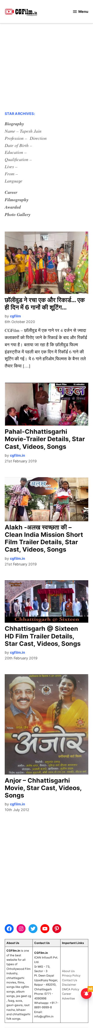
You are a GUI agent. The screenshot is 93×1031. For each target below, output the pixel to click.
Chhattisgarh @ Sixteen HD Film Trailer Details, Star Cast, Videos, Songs (43, 636)
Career (66, 993)
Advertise (68, 998)
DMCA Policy (70, 989)
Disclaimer (69, 984)
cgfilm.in (17, 455)
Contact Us (69, 980)
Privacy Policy (71, 975)
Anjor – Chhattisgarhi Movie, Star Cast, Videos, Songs (43, 788)
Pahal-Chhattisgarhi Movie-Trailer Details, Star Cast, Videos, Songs (45, 439)
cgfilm (15, 316)
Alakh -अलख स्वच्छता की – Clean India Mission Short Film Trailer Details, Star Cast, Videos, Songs (44, 538)
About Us (68, 971)
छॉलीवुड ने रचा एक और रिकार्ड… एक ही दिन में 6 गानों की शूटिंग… (45, 303)
